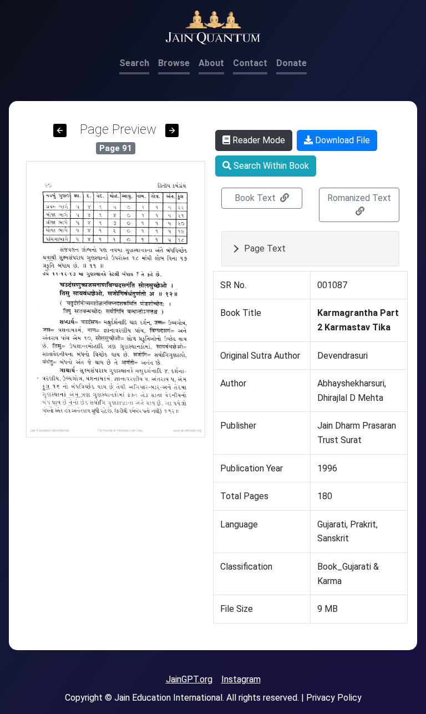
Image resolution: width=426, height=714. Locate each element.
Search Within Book (270, 165)
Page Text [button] (265, 248)
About (211, 63)
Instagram (241, 679)
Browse (174, 63)
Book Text (256, 198)
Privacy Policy (334, 697)
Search (134, 63)
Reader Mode (257, 140)
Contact (250, 63)
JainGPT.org (189, 679)
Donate (291, 63)
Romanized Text (359, 198)
